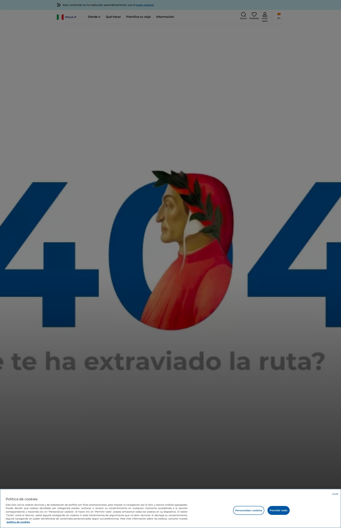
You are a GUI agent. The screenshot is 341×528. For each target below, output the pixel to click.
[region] (170, 508)
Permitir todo (278, 510)
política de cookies (18, 522)
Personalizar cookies (248, 510)
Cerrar (335, 493)
